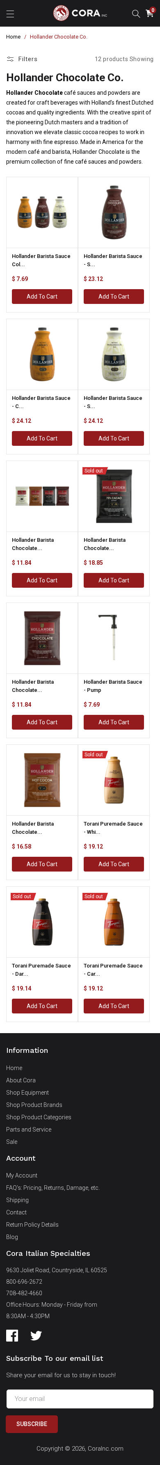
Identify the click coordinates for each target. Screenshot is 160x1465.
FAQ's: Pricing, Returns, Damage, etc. (53, 1187)
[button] (10, 13)
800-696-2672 (24, 1281)
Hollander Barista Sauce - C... (41, 402)
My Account (21, 1175)
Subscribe (31, 1424)
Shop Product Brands (34, 1105)
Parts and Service (28, 1129)
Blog (12, 1237)
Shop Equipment (27, 1092)
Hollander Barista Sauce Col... (41, 260)
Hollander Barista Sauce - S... (113, 260)
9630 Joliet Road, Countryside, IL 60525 (56, 1270)
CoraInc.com (105, 1448)
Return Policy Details (32, 1224)
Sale (11, 1142)
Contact (16, 1212)
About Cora (21, 1080)
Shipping (17, 1200)
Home (13, 37)
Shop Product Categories (38, 1117)
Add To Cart (42, 296)
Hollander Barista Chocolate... (33, 544)
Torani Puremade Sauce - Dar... (41, 970)
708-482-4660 (24, 1293)
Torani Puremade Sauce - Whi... (113, 828)
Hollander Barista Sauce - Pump (113, 686)
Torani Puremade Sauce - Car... (113, 970)
